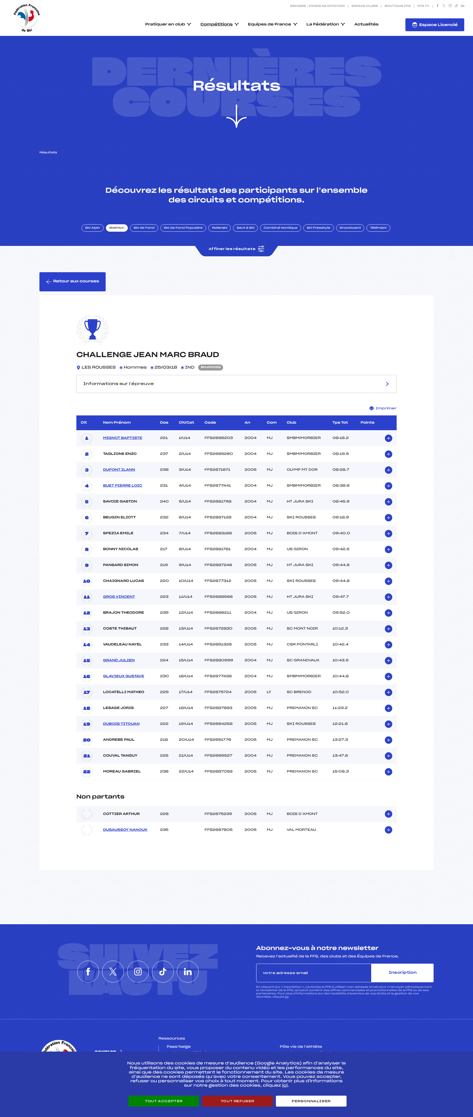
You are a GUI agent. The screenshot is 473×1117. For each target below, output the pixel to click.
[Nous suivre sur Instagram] (450, 6)
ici (287, 997)
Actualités (366, 24)
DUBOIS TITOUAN (121, 724)
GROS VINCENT (119, 597)
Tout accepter (164, 1101)
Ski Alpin (92, 228)
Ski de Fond (144, 228)
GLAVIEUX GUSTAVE (123, 676)
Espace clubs (364, 6)
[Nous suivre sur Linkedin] (462, 6)
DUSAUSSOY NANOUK (125, 830)
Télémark (378, 228)
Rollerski (219, 228)
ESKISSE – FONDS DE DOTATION (317, 6)
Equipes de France (269, 24)
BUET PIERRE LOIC (122, 485)
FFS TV (423, 6)
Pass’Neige (179, 1047)
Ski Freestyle (318, 228)
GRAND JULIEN (119, 660)
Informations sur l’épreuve (118, 384)
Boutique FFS (398, 6)
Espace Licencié (438, 25)
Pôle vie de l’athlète (301, 1047)
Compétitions (216, 24)
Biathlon (116, 228)
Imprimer (386, 408)
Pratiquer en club (165, 24)
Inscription (403, 973)
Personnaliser (311, 1101)
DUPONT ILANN (119, 470)
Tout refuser (237, 1101)
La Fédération (323, 24)
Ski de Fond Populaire (183, 228)
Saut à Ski (245, 228)
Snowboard (350, 228)
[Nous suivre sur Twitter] (443, 6)
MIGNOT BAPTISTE (122, 438)
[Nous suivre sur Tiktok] (456, 6)
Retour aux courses (76, 281)
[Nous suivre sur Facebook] (437, 6)
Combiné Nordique (281, 228)
